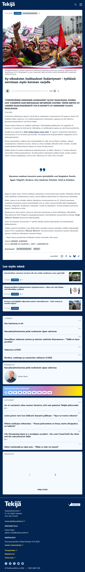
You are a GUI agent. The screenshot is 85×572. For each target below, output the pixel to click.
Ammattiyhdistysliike (30, 13)
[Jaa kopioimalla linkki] (78, 256)
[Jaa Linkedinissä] (70, 256)
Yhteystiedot (10, 550)
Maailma (36, 249)
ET (15, 393)
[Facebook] (10, 563)
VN (39, 393)
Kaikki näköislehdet (13, 545)
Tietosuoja (9, 558)
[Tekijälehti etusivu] (8, 4)
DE (10, 393)
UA (49, 393)
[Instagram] (6, 563)
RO (34, 393)
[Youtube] (18, 563)
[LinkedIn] (14, 563)
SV (29, 393)
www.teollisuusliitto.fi (14, 521)
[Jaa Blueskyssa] (74, 256)
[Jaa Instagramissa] (62, 256)
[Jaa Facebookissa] (66, 256)
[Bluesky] (22, 563)
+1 (39, 13)
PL (25, 393)
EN (20, 393)
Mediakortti (10, 554)
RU (44, 393)
